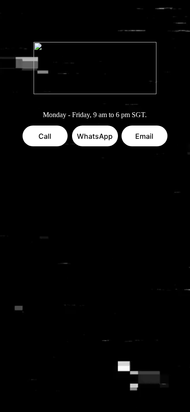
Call (44, 136)
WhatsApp (95, 136)
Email (144, 136)
